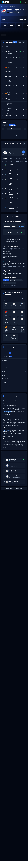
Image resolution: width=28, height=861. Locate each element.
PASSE (24, 158)
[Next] (25, 129)
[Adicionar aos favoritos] (21, 10)
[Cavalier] (6, 193)
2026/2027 (5, 280)
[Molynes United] (6, 188)
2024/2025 (19, 280)
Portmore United (14, 482)
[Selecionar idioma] (22, 2)
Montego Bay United (15, 477)
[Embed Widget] (26, 10)
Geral (15, 42)
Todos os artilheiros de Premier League (14, 488)
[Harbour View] (6, 165)
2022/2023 (12, 282)
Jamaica (6, 409)
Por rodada (12, 125)
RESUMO (5, 158)
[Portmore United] (6, 184)
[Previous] (3, 129)
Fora (24, 42)
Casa (19, 42)
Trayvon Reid (7, 232)
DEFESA (18, 158)
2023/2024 (5, 282)
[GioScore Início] (5, 2)
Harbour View (14, 232)
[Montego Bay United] (6, 179)
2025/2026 (12, 280)
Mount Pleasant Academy (10, 226)
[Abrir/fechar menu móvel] (26, 2)
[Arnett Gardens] (6, 169)
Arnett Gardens (14, 466)
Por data (5, 125)
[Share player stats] (24, 143)
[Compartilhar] (23, 10)
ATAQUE (11, 158)
